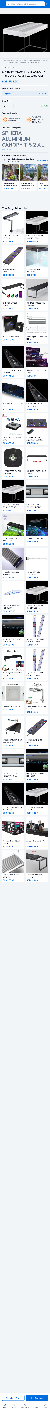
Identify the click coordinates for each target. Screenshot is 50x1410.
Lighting (5, 67)
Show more (6, 149)
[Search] (9, 4)
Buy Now (38, 1398)
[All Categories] (47, 4)
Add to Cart (15, 1398)
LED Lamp (13, 67)
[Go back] (3, 4)
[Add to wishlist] (46, 81)
